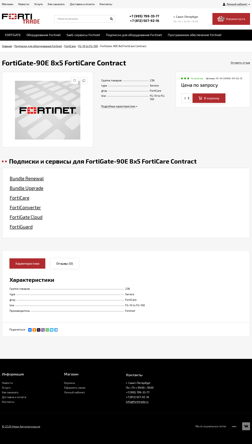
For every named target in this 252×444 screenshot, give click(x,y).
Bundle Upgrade (26, 188)
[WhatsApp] (47, 330)
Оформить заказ (74, 387)
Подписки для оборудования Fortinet (134, 35)
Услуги (6, 387)
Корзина (69, 382)
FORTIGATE (13, 35)
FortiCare (19, 197)
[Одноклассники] (34, 330)
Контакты (8, 401)
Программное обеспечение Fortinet (194, 35)
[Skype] (51, 330)
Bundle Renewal (27, 178)
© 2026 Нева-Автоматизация (21, 426)
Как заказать (10, 392)
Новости (7, 382)
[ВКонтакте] (30, 330)
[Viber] (43, 330)
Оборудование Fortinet (44, 35)
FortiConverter (25, 207)
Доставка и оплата (14, 397)
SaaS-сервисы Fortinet (83, 35)
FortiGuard (21, 226)
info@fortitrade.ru (137, 401)
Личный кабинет (74, 392)
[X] (38, 330)
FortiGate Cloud (26, 217)
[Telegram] (56, 330)
